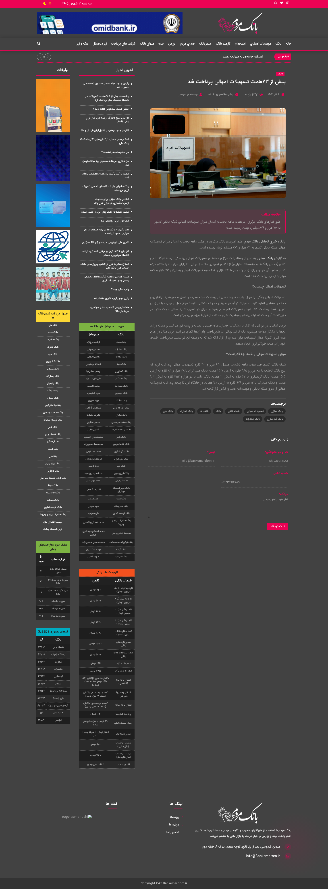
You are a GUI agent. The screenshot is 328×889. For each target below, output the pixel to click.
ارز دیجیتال (100, 44)
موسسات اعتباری (260, 44)
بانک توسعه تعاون (53, 507)
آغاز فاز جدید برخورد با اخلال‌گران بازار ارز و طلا (104, 130)
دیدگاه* (283, 494)
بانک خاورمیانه (53, 493)
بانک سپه (52, 355)
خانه (288, 44)
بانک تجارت (186, 411)
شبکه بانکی (234, 411)
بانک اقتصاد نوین (53, 435)
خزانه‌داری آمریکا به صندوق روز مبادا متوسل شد (105, 163)
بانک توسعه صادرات (53, 420)
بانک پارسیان (53, 384)
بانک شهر (52, 427)
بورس (171, 44)
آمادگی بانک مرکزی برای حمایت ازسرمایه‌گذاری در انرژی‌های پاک (111, 201)
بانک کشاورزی (53, 362)
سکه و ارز (82, 44)
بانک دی (53, 456)
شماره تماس (280, 473)
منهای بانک (147, 44)
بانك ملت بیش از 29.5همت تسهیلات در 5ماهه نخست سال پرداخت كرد (107, 98)
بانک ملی (168, 411)
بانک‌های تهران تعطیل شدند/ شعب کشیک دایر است (230, 57)
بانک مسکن (53, 369)
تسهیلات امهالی (255, 411)
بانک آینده (53, 449)
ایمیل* (211, 452)
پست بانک (53, 391)
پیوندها (174, 817)
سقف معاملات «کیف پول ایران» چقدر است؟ (105, 212)
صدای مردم (187, 44)
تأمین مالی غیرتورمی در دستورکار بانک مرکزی (105, 242)
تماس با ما (172, 832)
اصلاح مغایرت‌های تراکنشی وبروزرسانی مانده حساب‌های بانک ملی (104, 266)
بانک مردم (266, 258)
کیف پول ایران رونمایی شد (115, 221)
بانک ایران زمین (52, 464)
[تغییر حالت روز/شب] (47, 4)
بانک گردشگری (275, 419)
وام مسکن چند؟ (120, 289)
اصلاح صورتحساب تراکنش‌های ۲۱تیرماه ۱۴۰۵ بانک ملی (104, 141)
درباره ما (174, 824)
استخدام (240, 44)
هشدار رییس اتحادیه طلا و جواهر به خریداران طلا (109, 309)
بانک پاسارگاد (52, 376)
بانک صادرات (252, 419)
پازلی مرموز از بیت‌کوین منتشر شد (111, 298)
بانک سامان (52, 398)
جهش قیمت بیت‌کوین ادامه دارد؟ (111, 109)
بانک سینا (53, 486)
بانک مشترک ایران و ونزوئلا (52, 515)
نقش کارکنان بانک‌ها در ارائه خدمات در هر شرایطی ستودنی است (106, 232)
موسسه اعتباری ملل (52, 522)
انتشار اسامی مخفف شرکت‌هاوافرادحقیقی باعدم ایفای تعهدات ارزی (106, 279)
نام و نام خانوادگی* (276, 452)
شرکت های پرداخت (123, 44)
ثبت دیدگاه (277, 526)
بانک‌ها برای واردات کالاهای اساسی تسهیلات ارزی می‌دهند (105, 188)
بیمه (161, 44)
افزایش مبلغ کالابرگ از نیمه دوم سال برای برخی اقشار (107, 120)
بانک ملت (53, 333)
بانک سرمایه (53, 500)
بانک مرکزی (277, 411)
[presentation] (40, 56)
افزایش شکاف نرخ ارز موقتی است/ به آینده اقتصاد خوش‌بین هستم (105, 253)
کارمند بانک (223, 44)
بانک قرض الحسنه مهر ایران (53, 478)
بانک (278, 44)
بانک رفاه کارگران (53, 405)
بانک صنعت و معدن (53, 413)
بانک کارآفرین (52, 471)
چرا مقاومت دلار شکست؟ (115, 152)
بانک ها (204, 411)
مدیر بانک (205, 44)
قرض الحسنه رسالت (52, 529)
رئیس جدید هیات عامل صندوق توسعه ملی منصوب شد (106, 85)
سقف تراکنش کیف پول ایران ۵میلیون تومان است (105, 176)
